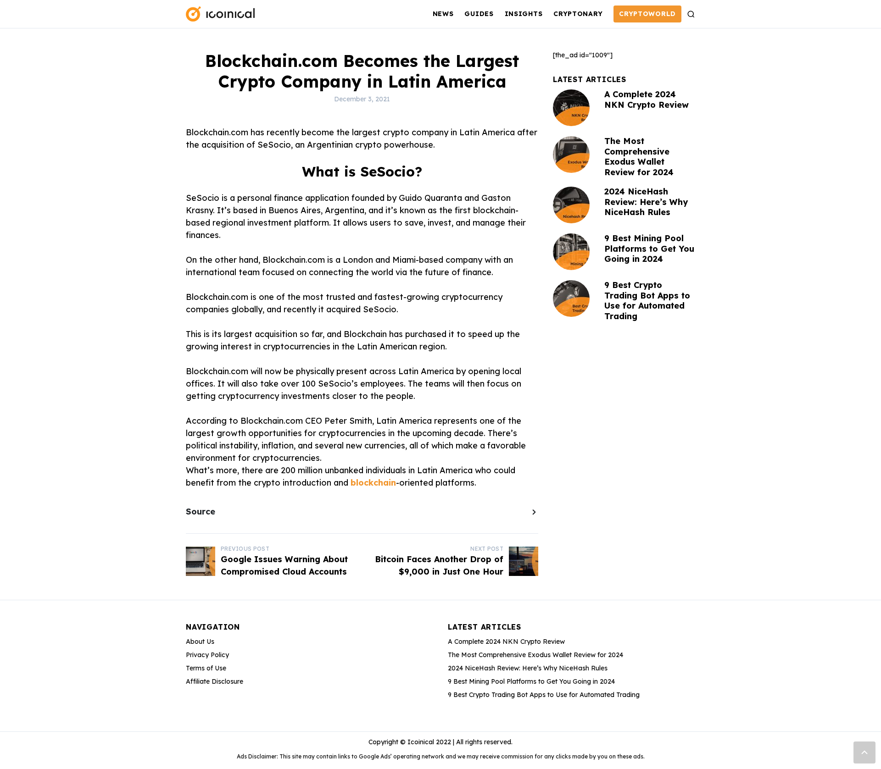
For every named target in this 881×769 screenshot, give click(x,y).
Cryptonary (577, 14)
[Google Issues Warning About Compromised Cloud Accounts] (200, 561)
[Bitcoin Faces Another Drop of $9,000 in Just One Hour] (523, 561)
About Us (200, 641)
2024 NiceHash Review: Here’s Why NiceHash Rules (646, 201)
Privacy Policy (207, 655)
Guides (478, 14)
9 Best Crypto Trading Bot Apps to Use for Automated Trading (647, 300)
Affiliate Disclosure (214, 681)
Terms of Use (206, 668)
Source (200, 511)
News (443, 14)
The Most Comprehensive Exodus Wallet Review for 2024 (639, 156)
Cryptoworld (647, 14)
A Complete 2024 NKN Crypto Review (646, 99)
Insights (524, 14)
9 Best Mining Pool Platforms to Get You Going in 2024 (649, 248)
